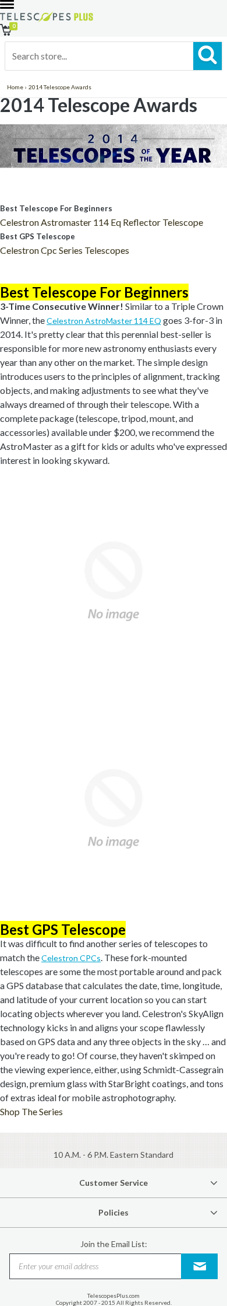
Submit (199, 1266)
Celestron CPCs (71, 958)
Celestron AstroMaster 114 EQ (104, 321)
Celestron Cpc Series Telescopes (64, 250)
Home (15, 86)
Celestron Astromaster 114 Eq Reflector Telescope (101, 222)
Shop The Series (31, 1111)
